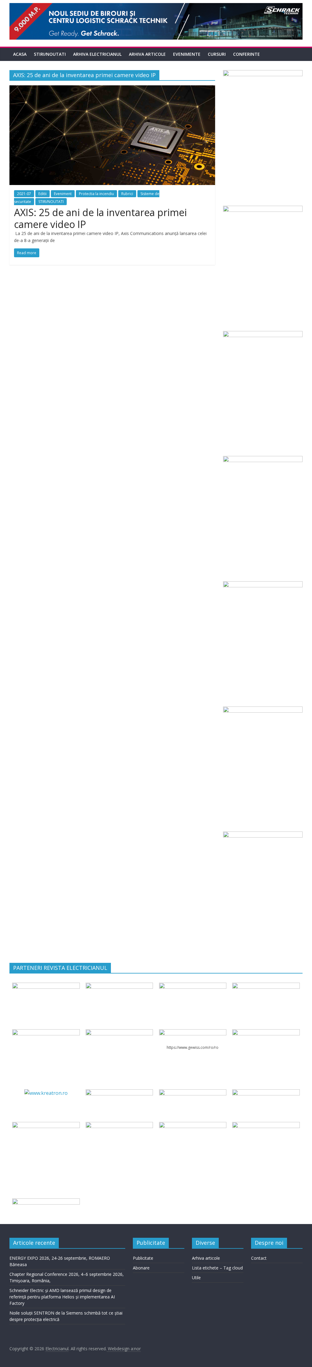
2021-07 (24, 193)
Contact (259, 1258)
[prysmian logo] (46, 1125)
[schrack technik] (119, 1125)
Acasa (20, 54)
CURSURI (217, 54)
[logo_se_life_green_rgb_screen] (46, 986)
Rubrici (127, 193)
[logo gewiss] (192, 1033)
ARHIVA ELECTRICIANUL (97, 54)
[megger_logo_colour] (46, 1202)
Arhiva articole (147, 54)
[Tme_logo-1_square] (266, 1125)
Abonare (141, 1268)
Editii (42, 193)
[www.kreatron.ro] (46, 1093)
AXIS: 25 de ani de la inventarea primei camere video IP (100, 218)
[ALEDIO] (192, 1093)
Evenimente (186, 54)
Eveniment (63, 193)
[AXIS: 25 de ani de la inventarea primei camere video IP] (112, 89)
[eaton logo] (266, 986)
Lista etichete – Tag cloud (217, 1268)
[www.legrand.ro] (119, 986)
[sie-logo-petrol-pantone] (192, 986)
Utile (196, 1277)
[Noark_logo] (266, 1033)
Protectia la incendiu (96, 193)
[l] (119, 1033)
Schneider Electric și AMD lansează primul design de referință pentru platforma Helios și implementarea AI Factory (62, 1296)
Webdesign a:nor (124, 1348)
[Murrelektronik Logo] (119, 1093)
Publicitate (143, 1258)
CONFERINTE (246, 54)
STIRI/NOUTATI (50, 54)
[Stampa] (192, 1125)
